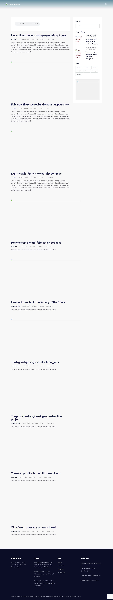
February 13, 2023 (23, 108)
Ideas (94, 67)
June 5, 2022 (26, 531)
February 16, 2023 (90, 49)
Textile (13, 108)
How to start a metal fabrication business (36, 242)
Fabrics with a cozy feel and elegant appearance (40, 104)
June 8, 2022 (26, 306)
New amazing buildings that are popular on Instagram (91, 55)
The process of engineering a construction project (36, 417)
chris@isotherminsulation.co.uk (91, 563)
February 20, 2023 (91, 37)
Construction (91, 35)
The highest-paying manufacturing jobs (35, 362)
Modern (87, 71)
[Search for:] (88, 26)
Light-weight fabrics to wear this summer (36, 173)
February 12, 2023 (23, 177)
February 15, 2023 (25, 39)
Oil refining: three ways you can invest (33, 527)
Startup (94, 71)
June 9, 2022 (23, 246)
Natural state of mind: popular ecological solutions (92, 41)
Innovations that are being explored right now (38, 35)
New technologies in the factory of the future (38, 302)
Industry (14, 246)
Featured (87, 67)
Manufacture (15, 306)
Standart (14, 39)
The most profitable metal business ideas (36, 473)
